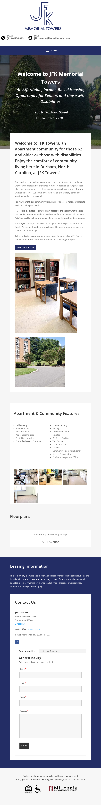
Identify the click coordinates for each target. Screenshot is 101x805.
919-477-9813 (33, 629)
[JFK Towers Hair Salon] (50, 484)
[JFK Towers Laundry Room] (75, 484)
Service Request (49, 651)
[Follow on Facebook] (17, 642)
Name (22, 669)
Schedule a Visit (25, 247)
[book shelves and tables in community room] (46, 332)
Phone (22, 697)
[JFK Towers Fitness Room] (26, 484)
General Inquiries (27, 651)
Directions (20, 623)
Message (23, 711)
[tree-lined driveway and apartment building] (40, 386)
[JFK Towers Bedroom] (26, 502)
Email (22, 683)
